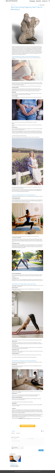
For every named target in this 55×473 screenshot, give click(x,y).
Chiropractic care (14, 394)
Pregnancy (13, 431)
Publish (41, 450)
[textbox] (12, 0)
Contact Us (31, 471)
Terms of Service (35, 471)
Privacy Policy (38, 471)
